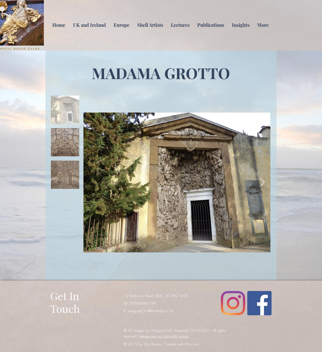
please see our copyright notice (163, 336)
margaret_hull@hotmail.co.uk (150, 310)
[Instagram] (233, 303)
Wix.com (192, 344)
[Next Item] (262, 182)
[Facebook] (259, 303)
